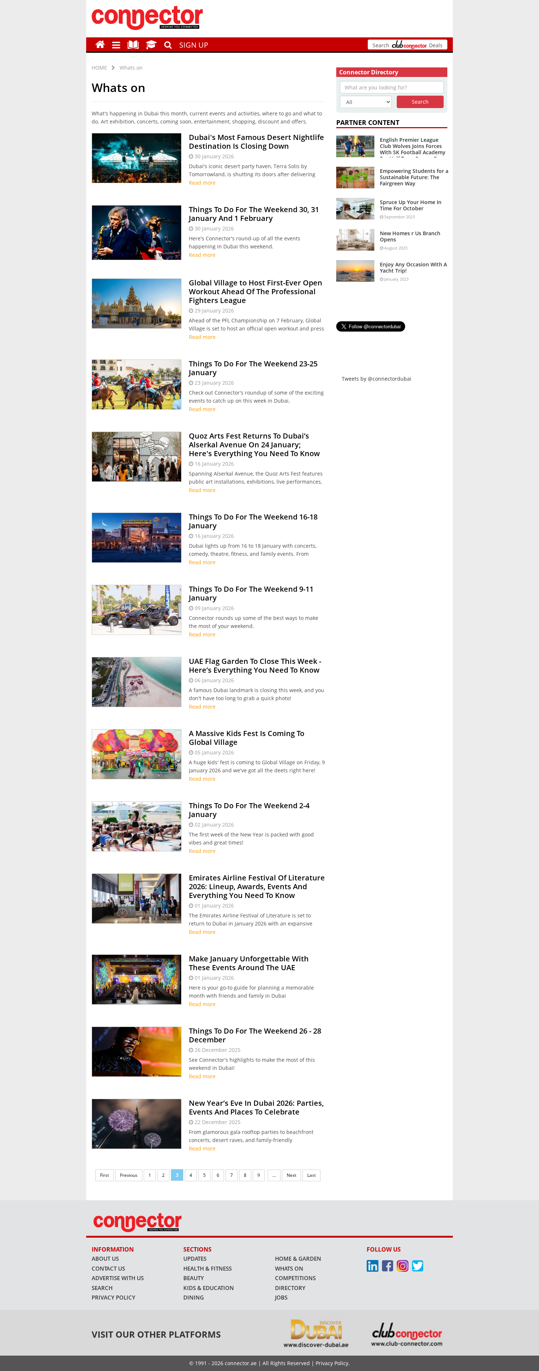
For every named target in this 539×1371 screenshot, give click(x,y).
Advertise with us (118, 1278)
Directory (290, 1287)
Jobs (281, 1297)
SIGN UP (193, 45)
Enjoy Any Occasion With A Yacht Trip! (413, 267)
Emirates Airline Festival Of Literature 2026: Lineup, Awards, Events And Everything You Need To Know (257, 886)
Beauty (193, 1278)
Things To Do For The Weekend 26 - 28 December (255, 1035)
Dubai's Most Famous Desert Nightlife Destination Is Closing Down (256, 141)
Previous (129, 1175)
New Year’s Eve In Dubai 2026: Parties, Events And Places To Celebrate (256, 1107)
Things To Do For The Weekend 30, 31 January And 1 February (254, 213)
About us (105, 1258)
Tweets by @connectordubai (376, 378)
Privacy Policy (113, 1297)
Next (291, 1175)
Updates (194, 1258)
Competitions (295, 1278)
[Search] (168, 44)
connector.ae (241, 1363)
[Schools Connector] (151, 44)
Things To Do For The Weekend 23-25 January (253, 368)
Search (102, 1287)
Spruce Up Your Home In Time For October (410, 205)
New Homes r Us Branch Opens (410, 236)
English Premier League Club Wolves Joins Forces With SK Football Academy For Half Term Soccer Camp (414, 149)
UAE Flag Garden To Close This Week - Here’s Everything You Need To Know (255, 665)
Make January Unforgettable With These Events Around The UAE (249, 963)
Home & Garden (298, 1258)
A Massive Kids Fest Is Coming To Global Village (246, 737)
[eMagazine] (133, 44)
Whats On (289, 1268)
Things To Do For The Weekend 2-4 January (249, 810)
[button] (116, 44)
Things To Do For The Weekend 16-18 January (253, 521)
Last (311, 1175)
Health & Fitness (207, 1268)
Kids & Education (208, 1287)
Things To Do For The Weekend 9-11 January (251, 593)
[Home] (100, 44)
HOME (99, 67)
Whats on (131, 67)
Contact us (108, 1268)
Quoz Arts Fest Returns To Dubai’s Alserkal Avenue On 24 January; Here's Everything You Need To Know (254, 444)
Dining (193, 1297)
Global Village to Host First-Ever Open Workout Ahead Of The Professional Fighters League (255, 291)
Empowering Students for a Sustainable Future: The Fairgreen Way (414, 177)
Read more (202, 182)
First (104, 1175)
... (274, 1175)
